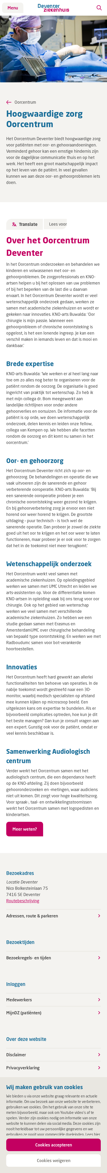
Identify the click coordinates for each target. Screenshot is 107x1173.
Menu (13, 7)
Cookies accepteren (53, 1144)
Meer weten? (24, 828)
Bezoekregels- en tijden (28, 957)
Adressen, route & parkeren (32, 915)
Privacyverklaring (22, 1067)
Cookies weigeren (53, 1160)
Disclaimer (16, 1054)
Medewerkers (19, 999)
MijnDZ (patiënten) (23, 1012)
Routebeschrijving (22, 900)
